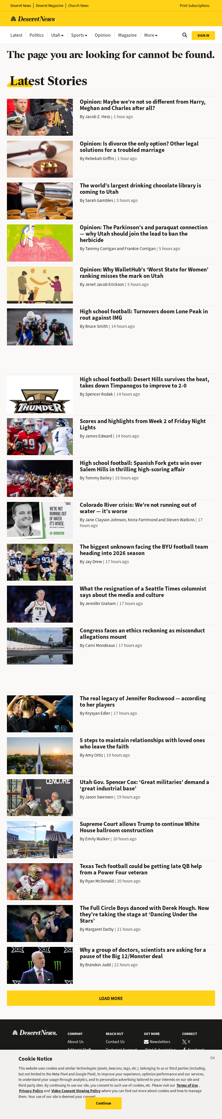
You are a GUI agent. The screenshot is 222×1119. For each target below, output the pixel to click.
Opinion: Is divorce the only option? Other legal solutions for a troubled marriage (139, 147)
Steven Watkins (180, 520)
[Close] (212, 1059)
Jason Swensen (99, 797)
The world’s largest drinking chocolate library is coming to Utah (140, 189)
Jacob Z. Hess (97, 117)
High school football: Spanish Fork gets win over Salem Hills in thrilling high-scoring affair (141, 466)
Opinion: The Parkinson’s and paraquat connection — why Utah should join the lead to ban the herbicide (144, 234)
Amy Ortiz (94, 755)
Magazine (127, 35)
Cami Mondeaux (100, 645)
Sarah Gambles (99, 200)
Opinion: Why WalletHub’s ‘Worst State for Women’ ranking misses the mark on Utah (144, 273)
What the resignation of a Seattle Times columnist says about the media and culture (143, 592)
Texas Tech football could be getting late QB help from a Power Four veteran (141, 869)
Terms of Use (187, 1085)
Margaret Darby (99, 929)
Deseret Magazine (49, 5)
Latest (16, 35)
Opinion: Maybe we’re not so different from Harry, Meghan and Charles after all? (143, 105)
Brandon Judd (98, 965)
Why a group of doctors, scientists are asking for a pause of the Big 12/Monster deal (143, 953)
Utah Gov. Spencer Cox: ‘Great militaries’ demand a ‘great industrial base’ (144, 785)
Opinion (103, 35)
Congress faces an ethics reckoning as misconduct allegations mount (142, 634)
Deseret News (20, 5)
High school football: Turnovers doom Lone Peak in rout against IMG (144, 315)
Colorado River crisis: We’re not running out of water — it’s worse (138, 508)
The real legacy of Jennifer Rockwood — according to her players (143, 702)
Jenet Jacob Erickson (104, 284)
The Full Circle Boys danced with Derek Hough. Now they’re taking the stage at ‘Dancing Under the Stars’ (144, 914)
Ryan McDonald (99, 881)
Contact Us (115, 1042)
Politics (36, 35)
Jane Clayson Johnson (105, 520)
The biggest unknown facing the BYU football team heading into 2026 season (144, 550)
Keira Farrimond (143, 520)
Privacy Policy (31, 1090)
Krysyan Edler (97, 713)
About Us (76, 1042)
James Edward (98, 436)
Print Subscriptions (194, 5)
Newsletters (160, 1042)
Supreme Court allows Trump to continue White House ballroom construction (139, 827)
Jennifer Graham (100, 603)
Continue (103, 1103)
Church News (78, 5)
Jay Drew (93, 562)
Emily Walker (97, 839)
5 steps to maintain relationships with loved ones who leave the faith (142, 743)
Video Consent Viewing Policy (76, 1090)
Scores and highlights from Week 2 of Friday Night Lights (143, 424)
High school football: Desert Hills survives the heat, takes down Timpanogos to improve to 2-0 (144, 382)
